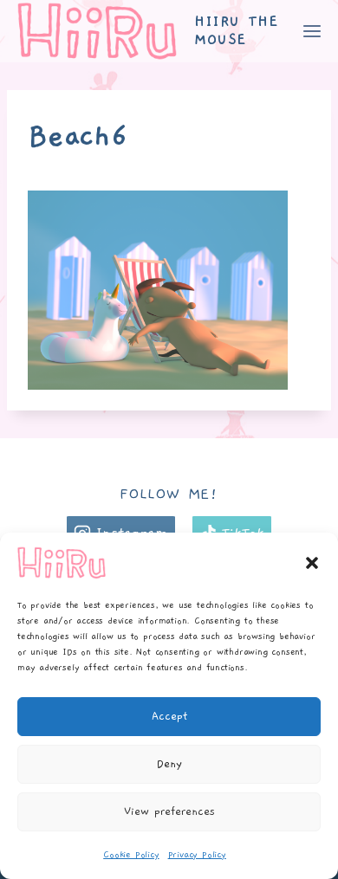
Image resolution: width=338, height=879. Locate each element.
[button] (312, 563)
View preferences (169, 811)
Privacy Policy (197, 855)
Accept (169, 716)
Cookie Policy (131, 855)
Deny (169, 764)
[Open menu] (311, 31)
